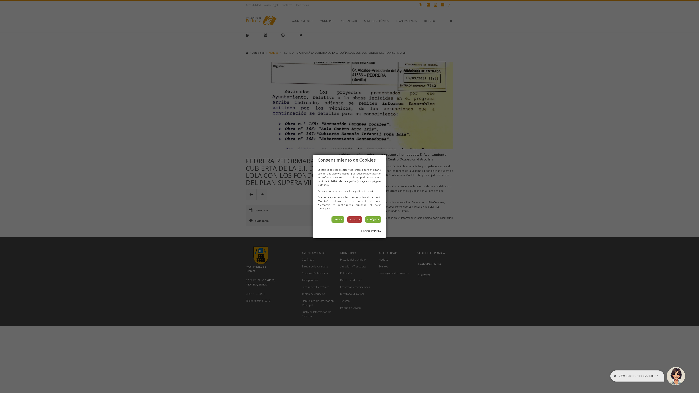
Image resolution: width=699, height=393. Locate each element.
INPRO (377, 230)
